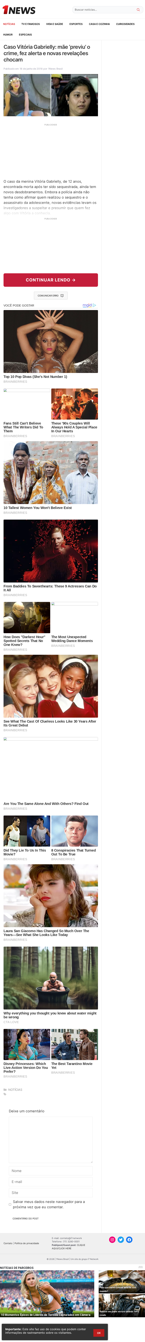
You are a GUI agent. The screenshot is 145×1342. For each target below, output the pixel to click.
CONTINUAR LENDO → (51, 279)
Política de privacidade (26, 1243)
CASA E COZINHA (99, 23)
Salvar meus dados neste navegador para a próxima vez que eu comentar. (49, 1204)
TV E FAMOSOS (30, 23)
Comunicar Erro (48, 295)
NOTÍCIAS (9, 23)
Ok (99, 1332)
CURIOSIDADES (125, 23)
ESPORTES (76, 23)
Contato (8, 1243)
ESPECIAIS (25, 34)
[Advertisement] (51, 151)
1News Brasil (55, 68)
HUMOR (8, 34)
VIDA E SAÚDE (54, 23)
